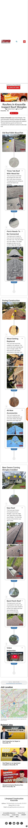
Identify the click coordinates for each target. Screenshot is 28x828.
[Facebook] (6, 823)
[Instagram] (21, 823)
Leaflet (14, 717)
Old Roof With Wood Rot (12, 133)
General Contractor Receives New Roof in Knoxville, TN (13, 785)
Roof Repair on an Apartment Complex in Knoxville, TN (11, 763)
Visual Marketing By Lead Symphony (14, 683)
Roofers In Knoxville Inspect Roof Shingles (14, 106)
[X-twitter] (10, 823)
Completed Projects (11, 109)
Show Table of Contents (14, 135)
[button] (24, 41)
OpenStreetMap (20, 717)
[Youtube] (14, 823)
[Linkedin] (18, 823)
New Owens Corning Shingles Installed (11, 468)
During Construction (11, 300)
